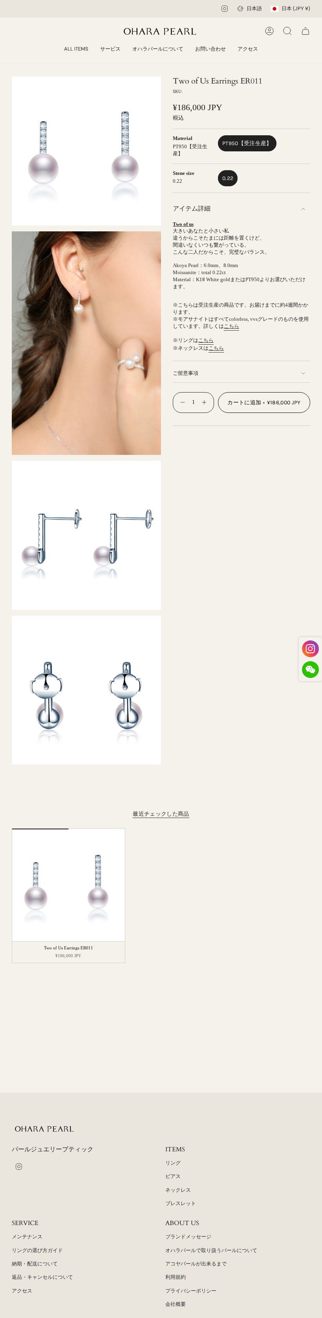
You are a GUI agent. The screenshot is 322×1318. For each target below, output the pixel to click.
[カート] (305, 31)
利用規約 (175, 1277)
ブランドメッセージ (188, 1237)
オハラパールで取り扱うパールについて (211, 1250)
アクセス (22, 1291)
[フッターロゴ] (45, 1128)
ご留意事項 (185, 373)
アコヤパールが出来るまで (196, 1264)
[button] (110, 49)
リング (173, 1163)
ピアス (173, 1176)
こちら (231, 326)
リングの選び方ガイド (37, 1250)
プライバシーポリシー (190, 1291)
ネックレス (178, 1190)
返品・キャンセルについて (42, 1277)
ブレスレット (180, 1203)
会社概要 (175, 1304)
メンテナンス (27, 1237)
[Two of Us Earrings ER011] (68, 885)
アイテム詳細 (191, 208)
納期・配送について (35, 1264)
